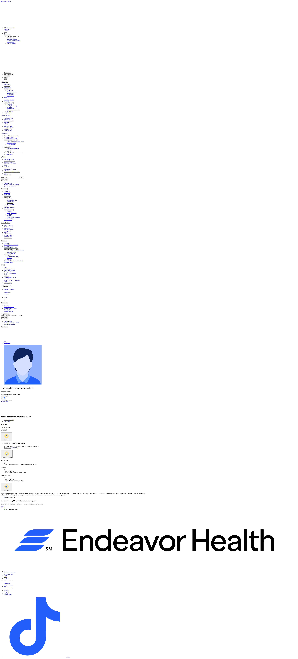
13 (9, 420)
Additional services (8, 103)
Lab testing (9, 107)
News (5, 165)
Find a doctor (7, 29)
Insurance (6, 490)
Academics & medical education (12, 172)
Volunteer (9, 150)
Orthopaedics (10, 94)
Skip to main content (6, 1)
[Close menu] (1, 82)
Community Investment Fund (11, 135)
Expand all (3, 430)
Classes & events (8, 130)
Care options (7, 72)
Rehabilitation (10, 108)
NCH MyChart (10, 42)
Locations (6, 30)
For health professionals (9, 572)
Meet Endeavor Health (9, 159)
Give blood (9, 151)
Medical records (8, 129)
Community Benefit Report (10, 138)
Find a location (4, 401)
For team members (8, 574)
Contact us (6, 166)
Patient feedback (8, 126)
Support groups (7, 119)
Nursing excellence (8, 162)
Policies (6, 123)
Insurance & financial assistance (11, 184)
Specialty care (7, 89)
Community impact (8, 137)
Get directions (14, 447)
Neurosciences (10, 93)
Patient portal (7, 35)
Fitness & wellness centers (13, 110)
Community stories (8, 154)
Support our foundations (13, 148)
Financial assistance (8, 121)
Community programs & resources (15, 141)
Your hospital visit (8, 118)
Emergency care (8, 112)
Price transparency (8, 587)
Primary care (7, 86)
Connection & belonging (10, 163)
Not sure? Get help (11, 43)
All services (10, 111)
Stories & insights (8, 174)
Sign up (2, 506)
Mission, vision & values (10, 169)
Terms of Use (7, 583)
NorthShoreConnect (12, 39)
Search (2, 177)
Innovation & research (9, 161)
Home (5, 341)
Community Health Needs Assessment (13, 153)
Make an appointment (9, 27)
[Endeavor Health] (149, 70)
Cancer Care (10, 90)
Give (5, 33)
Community (6, 76)
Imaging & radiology (12, 105)
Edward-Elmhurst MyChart (13, 40)
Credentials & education (6, 457)
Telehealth (6, 97)
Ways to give (7, 147)
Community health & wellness (11, 140)
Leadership (6, 170)
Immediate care (7, 87)
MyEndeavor (10, 37)
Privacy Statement (8, 585)
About (5, 77)
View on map (7, 447)
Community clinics (11, 143)
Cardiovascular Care (12, 91)
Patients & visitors (8, 74)
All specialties (10, 96)
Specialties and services (9, 186)
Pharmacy (9, 104)
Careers (5, 32)
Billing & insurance (8, 127)
